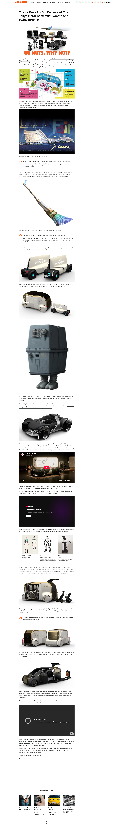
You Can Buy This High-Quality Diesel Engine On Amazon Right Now (68, 810)
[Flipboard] (83, 2)
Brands (52, 2)
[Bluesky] (80, 2)
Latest (33, 2)
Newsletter (106, 2)
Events (21, 8)
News (39, 2)
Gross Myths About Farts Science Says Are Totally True (24, 809)
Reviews (45, 2)
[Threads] (89, 2)
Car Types (60, 2)
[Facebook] (77, 2)
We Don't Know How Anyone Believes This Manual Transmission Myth (39, 811)
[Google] (95, 2)
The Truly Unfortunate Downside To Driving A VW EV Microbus (52, 811)
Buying (67, 2)
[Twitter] (86, 2)
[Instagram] (92, 2)
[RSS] (98, 2)
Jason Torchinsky (25, 22)
